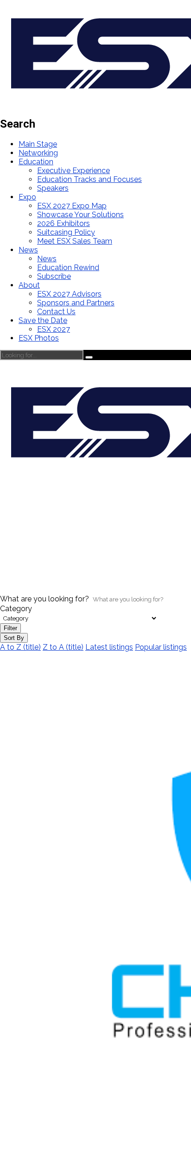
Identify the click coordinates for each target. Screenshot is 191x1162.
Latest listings (109, 647)
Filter (10, 628)
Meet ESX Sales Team (74, 241)
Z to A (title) (63, 647)
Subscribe (54, 276)
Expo (27, 197)
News (28, 249)
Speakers (53, 188)
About (29, 285)
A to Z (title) (20, 647)
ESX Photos (39, 338)
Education (36, 161)
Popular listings (161, 647)
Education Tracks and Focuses (89, 179)
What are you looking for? (44, 598)
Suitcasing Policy (66, 232)
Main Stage (38, 144)
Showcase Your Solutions (80, 214)
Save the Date (43, 320)
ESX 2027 (53, 329)
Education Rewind (68, 267)
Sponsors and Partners (76, 302)
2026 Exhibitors (63, 223)
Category (16, 608)
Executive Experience (73, 170)
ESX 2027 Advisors (69, 294)
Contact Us (56, 311)
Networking (38, 152)
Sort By (14, 637)
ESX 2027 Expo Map (72, 205)
